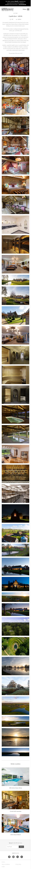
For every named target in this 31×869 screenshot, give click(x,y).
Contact (3, 862)
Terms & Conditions (6, 864)
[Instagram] (13, 857)
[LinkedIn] (17, 857)
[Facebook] (9, 857)
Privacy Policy (18, 864)
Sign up (21, 846)
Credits (3, 866)
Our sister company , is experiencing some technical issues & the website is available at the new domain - (15, 3)
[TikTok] (21, 857)
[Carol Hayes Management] (7, 9)
